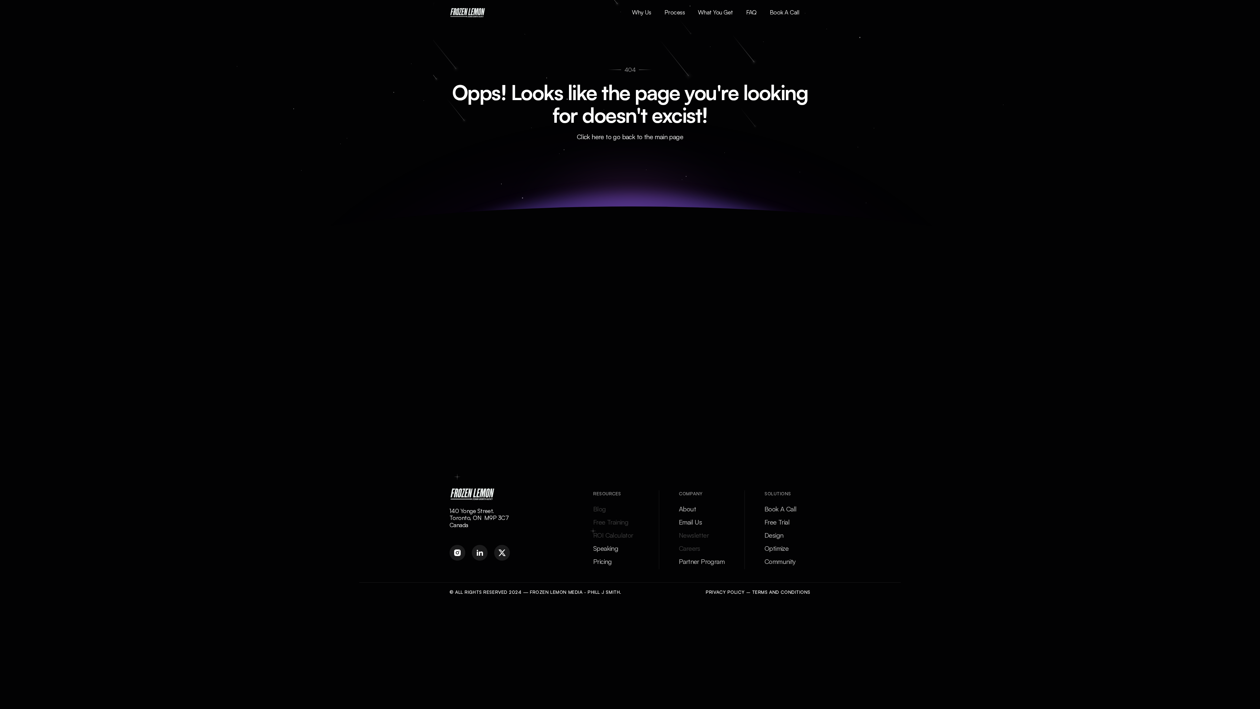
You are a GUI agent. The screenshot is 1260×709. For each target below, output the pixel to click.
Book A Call (780, 509)
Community (780, 561)
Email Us (690, 522)
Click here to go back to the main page (630, 137)
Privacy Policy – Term (735, 592)
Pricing (602, 561)
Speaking (605, 548)
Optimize (776, 548)
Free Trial (777, 522)
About (687, 509)
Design (774, 535)
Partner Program (701, 561)
